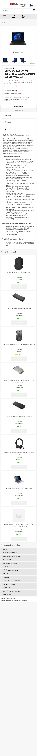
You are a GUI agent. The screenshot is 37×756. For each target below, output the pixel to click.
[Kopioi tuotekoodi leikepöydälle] (13, 68)
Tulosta (9, 115)
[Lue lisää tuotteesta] (18, 269)
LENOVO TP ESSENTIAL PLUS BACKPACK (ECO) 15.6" (19, 272)
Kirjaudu (18, 286)
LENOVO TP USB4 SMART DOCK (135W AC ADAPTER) (19, 416)
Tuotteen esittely (18, 106)
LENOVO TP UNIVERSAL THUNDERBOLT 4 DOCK (19, 308)
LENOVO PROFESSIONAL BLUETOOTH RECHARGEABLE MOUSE (19, 344)
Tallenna (9, 122)
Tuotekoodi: (19, 278)
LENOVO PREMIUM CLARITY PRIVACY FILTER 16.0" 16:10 (19, 488)
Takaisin (4, 23)
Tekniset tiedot (18, 110)
